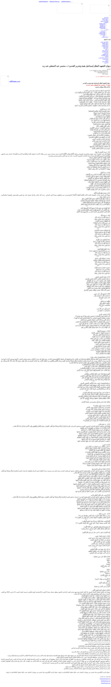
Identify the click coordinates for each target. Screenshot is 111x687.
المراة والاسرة (105, 51)
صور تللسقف (102, 25)
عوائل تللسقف (102, 27)
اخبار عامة (105, 48)
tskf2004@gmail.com (65, 1)
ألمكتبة (106, 56)
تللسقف (106, 22)
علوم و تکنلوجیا (102, 33)
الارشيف (106, 62)
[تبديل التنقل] (109, 15)
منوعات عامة (105, 50)
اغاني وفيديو (105, 59)
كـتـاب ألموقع (105, 18)
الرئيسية (106, 17)
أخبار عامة (103, 30)
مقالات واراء (105, 19)
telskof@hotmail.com (105, 683)
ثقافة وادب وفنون (104, 21)
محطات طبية (102, 32)
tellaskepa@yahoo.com (54, 1)
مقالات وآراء (105, 44)
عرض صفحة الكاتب (14, 81)
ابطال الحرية (102, 34)
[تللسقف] (104, 22)
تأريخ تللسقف (102, 24)
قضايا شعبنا (102, 28)
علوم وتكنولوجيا (104, 55)
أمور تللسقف (105, 54)
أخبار (107, 29)
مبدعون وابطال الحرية (103, 57)
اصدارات (106, 52)
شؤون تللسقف (102, 23)
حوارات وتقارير (105, 36)
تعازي (106, 60)
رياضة (104, 35)
